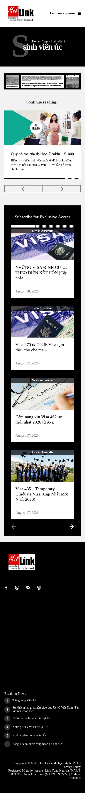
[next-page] (71, 526)
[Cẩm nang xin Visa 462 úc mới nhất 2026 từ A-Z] (42, 394)
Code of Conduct (75, 776)
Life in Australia (42, 231)
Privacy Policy (72, 766)
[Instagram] (17, 588)
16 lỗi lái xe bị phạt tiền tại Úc (31, 718)
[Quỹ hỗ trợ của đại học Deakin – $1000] (42, 127)
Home (35, 41)
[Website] (38, 588)
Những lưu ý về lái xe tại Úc (30, 726)
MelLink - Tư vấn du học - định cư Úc (55, 763)
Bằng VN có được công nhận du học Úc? (37, 744)
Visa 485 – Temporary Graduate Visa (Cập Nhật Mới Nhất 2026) (41, 494)
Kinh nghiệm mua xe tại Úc (29, 735)
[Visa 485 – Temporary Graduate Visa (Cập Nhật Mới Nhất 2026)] (42, 466)
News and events (42, 380)
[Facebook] (6, 588)
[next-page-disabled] (62, 188)
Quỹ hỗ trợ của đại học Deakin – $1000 (42, 154)
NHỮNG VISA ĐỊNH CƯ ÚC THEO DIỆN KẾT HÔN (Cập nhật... (41, 272)
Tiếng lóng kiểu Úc (24, 700)
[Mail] (28, 588)
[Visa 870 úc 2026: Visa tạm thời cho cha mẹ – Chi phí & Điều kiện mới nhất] (42, 322)
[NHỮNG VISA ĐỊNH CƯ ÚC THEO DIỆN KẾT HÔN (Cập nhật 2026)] (42, 244)
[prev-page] (23, 188)
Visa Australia (42, 308)
